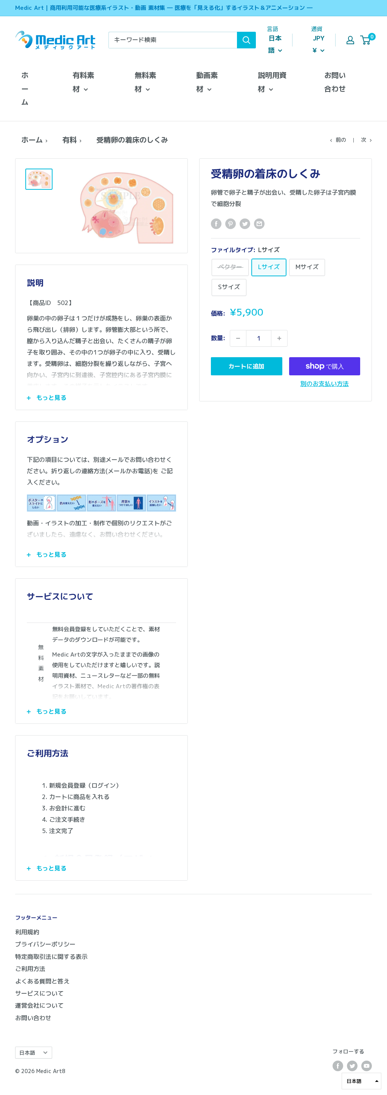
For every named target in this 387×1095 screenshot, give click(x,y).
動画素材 (207, 82)
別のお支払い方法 (324, 383)
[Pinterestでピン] (230, 223)
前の (341, 139)
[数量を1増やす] (279, 338)
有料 (69, 140)
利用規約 (27, 932)
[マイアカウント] (350, 40)
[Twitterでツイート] (245, 223)
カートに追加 (246, 366)
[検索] (246, 40)
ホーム (24, 88)
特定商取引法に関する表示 (51, 957)
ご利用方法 (30, 969)
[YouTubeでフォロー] (366, 1066)
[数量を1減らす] (238, 338)
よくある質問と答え (42, 981)
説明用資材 (272, 82)
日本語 (27, 1052)
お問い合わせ (335, 82)
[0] (365, 40)
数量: (218, 338)
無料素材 (145, 82)
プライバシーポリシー (45, 944)
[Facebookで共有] (216, 223)
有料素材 (83, 82)
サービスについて (39, 993)
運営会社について (39, 1005)
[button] (361, 1081)
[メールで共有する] (259, 223)
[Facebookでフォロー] (338, 1066)
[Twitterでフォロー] (352, 1066)
